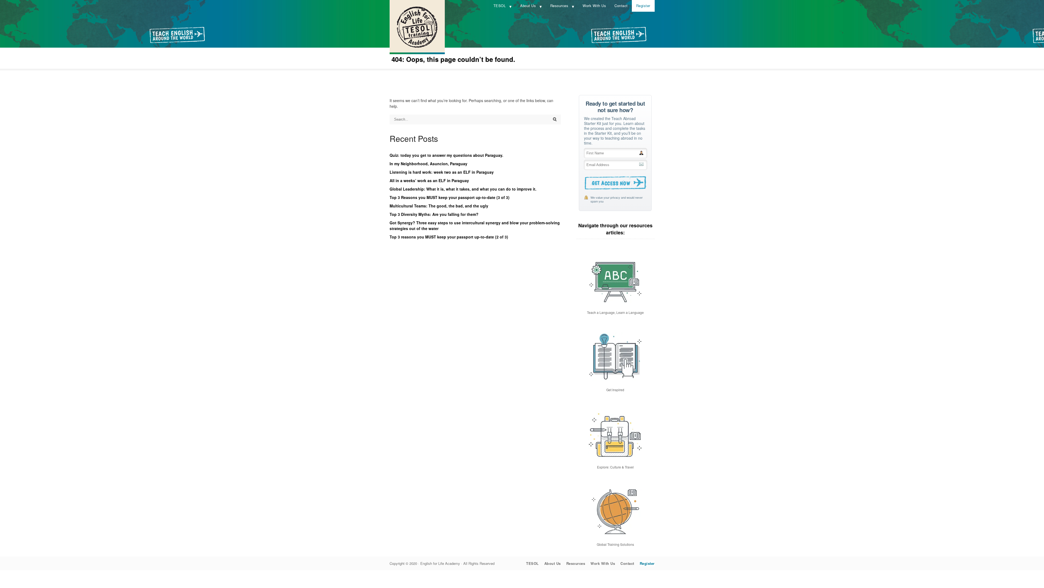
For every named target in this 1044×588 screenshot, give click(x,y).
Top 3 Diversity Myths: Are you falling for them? (434, 214)
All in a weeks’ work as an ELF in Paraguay (429, 180)
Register (643, 5)
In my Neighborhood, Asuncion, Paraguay (428, 163)
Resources (559, 5)
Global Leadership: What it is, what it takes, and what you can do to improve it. (463, 189)
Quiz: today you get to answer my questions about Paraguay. (446, 155)
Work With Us (594, 5)
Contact (621, 5)
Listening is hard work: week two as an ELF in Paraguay (442, 172)
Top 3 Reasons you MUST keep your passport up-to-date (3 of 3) (449, 197)
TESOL (499, 5)
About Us (528, 5)
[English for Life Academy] (417, 52)
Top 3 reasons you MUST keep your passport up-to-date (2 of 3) (449, 237)
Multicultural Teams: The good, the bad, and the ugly (439, 206)
